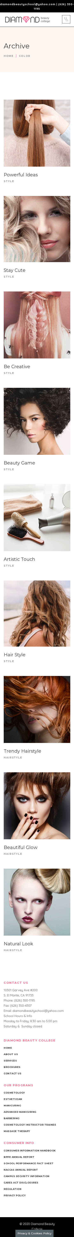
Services (10, 1060)
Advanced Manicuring (20, 1111)
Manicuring (12, 1105)
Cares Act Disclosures (21, 1182)
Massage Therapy (17, 1131)
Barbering (12, 1118)
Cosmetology (14, 1092)
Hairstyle (13, 757)
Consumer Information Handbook (30, 1150)
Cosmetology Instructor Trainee (30, 1124)
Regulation (12, 1189)
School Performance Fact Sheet (29, 1163)
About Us (11, 1054)
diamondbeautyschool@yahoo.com (27, 4)
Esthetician (13, 1099)
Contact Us (12, 1073)
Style (9, 181)
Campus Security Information (27, 1176)
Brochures (12, 1067)
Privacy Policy (15, 1195)
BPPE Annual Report (19, 1157)
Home (9, 55)
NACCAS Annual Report (21, 1169)
